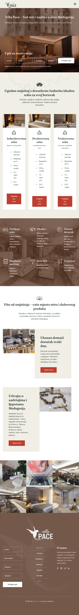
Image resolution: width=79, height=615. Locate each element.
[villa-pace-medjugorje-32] (14, 115)
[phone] (69, 568)
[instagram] (61, 568)
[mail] (65, 568)
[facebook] (58, 568)
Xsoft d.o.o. (36, 601)
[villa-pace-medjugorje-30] (65, 115)
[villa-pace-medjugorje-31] (39, 115)
